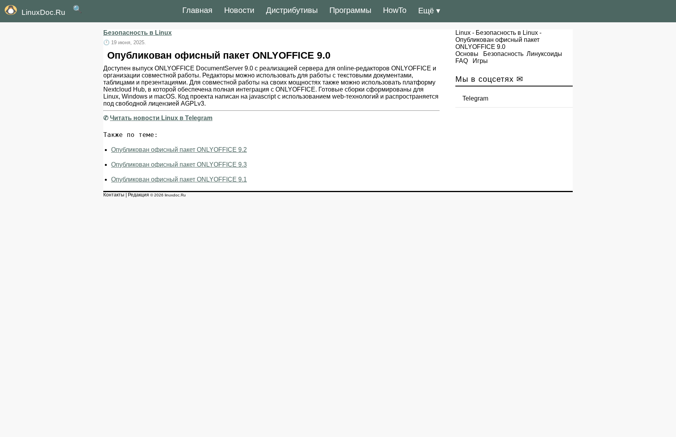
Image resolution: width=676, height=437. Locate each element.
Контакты (113, 195)
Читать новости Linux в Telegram (161, 118)
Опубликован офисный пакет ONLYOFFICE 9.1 (179, 179)
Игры (480, 61)
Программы (350, 10)
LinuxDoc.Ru (43, 12)
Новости (239, 10)
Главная (197, 10)
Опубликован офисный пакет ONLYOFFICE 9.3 (179, 164)
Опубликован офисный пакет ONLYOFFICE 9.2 (179, 149)
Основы (466, 53)
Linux (463, 32)
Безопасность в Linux (137, 32)
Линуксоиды (544, 53)
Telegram (475, 98)
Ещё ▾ (429, 10)
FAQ (461, 61)
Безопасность (503, 53)
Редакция (138, 195)
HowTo (394, 10)
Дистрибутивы (292, 10)
